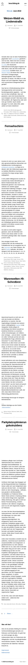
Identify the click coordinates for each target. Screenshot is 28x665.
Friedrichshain (7, 261)
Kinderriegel (10, 262)
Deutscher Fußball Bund (14, 257)
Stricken (22, 266)
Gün (18, 112)
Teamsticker (7, 268)
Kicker (5, 262)
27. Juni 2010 (19, 25)
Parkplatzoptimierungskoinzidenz (14, 424)
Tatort (5, 113)
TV (7, 113)
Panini (15, 264)
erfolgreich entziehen (8, 167)
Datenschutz (6, 652)
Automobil (9, 604)
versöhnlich (15, 59)
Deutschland (7, 259)
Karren (13, 604)
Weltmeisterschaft (21, 115)
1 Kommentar (15, 432)
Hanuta (17, 261)
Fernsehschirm (14, 126)
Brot (21, 411)
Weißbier (22, 113)
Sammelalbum (7, 266)
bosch (11, 25)
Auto (5, 604)
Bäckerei (14, 411)
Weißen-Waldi (7, 115)
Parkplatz (23, 604)
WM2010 (6, 270)
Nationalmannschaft (8, 264)
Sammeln (7, 247)
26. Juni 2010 (19, 286)
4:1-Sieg (4, 65)
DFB (11, 259)
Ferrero (18, 259)
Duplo (14, 259)
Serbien (13, 266)
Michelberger (17, 262)
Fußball (14, 112)
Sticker (17, 266)
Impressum (5, 650)
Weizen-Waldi (6, 72)
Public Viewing (21, 264)
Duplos (8, 249)
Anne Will (10, 110)
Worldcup (8, 117)
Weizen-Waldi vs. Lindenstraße (14, 20)
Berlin (18, 411)
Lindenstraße (6, 70)
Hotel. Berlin (22, 261)
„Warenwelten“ (6, 407)
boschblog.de (14, 3)
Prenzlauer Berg (8, 413)
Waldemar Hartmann (14, 113)
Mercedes (18, 604)
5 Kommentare (15, 288)
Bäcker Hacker (7, 411)
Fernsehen (6, 112)
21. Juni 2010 (19, 429)
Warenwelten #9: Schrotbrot (14, 280)
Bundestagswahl (17, 110)
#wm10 (5, 110)
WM (5, 117)
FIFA (11, 112)
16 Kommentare (15, 28)
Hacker (18, 325)
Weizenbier (13, 115)
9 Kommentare (15, 132)
